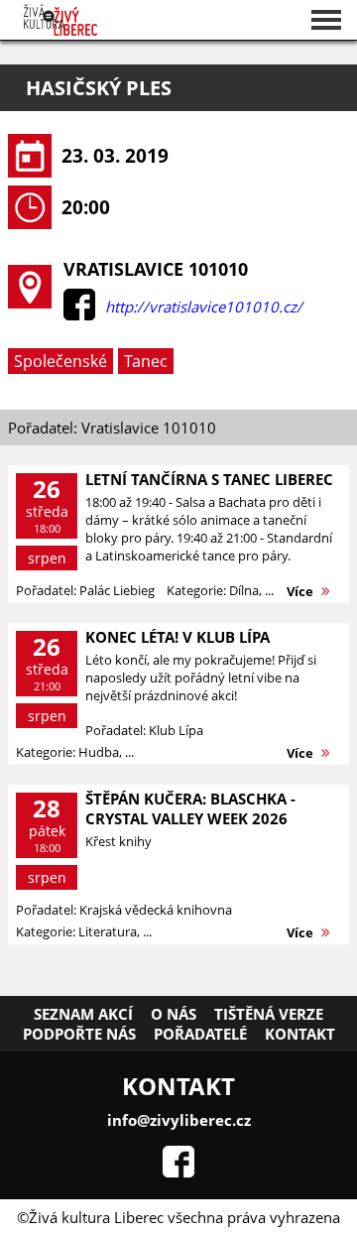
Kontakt (300, 1034)
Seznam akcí (83, 1014)
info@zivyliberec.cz (179, 1120)
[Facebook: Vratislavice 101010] (79, 314)
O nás (173, 1014)
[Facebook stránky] (178, 1171)
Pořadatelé (200, 1034)
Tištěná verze (268, 1014)
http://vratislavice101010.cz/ (203, 306)
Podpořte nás (79, 1034)
